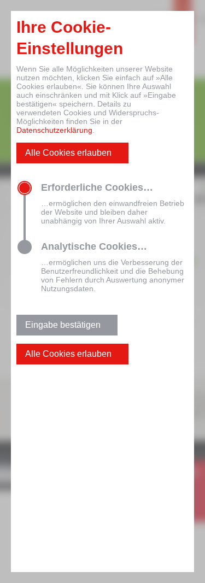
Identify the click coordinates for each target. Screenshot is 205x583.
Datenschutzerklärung (54, 130)
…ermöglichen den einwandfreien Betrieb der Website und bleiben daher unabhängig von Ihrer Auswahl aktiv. (112, 203)
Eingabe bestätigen (63, 324)
